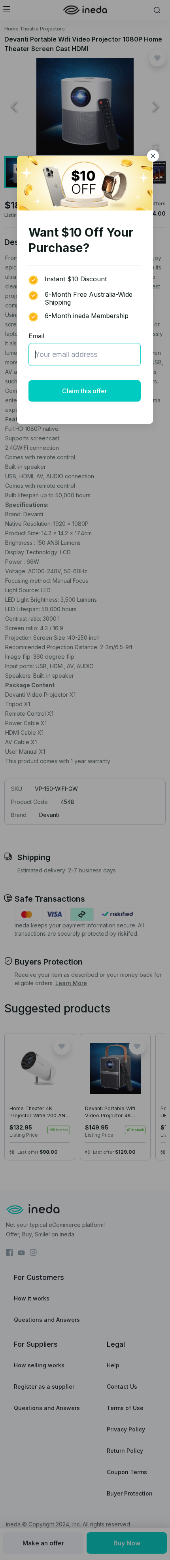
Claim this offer (84, 391)
